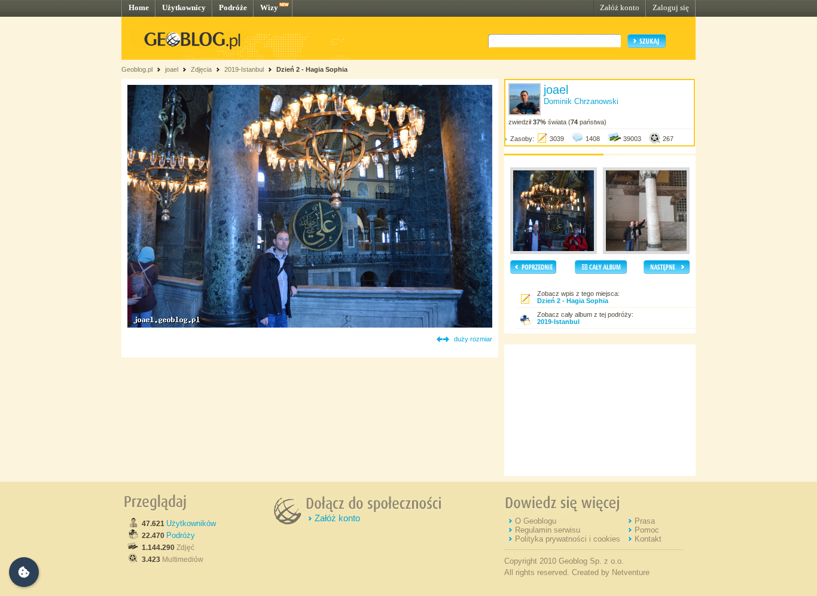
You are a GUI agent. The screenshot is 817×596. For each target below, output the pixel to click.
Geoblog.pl (137, 69)
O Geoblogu (535, 520)
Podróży (180, 535)
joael (171, 69)
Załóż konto (619, 7)
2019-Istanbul (244, 69)
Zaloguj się (671, 7)
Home (139, 7)
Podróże (233, 7)
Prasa (645, 520)
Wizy (269, 7)
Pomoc (647, 529)
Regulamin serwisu (547, 529)
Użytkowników (191, 523)
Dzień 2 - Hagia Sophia (311, 69)
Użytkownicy (184, 7)
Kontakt (648, 538)
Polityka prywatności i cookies (567, 538)
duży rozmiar (473, 339)
